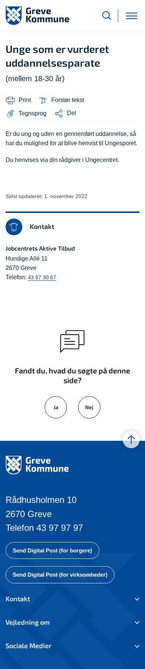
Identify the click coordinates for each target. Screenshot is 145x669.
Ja (56, 407)
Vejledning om (28, 622)
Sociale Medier (28, 645)
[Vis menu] (131, 15)
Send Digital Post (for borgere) (52, 550)
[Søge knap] (106, 15)
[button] (26, 113)
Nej (89, 407)
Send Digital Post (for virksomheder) (60, 574)
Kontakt (18, 599)
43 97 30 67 (42, 277)
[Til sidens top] (131, 439)
